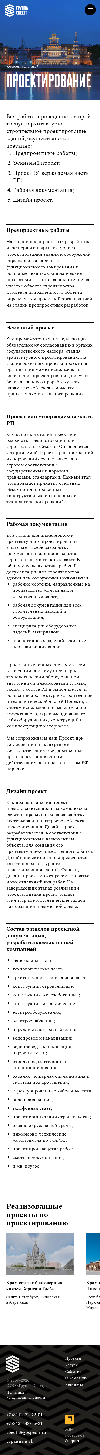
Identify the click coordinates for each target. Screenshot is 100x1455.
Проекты (73, 1358)
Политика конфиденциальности (25, 1395)
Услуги (71, 1365)
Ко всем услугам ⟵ (24, 66)
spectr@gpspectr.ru (26, 1432)
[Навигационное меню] (90, 9)
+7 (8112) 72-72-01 (24, 1414)
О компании (76, 1378)
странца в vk (19, 1441)
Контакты (74, 1385)
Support (72, 1440)
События (73, 1371)
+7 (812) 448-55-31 (24, 1423)
